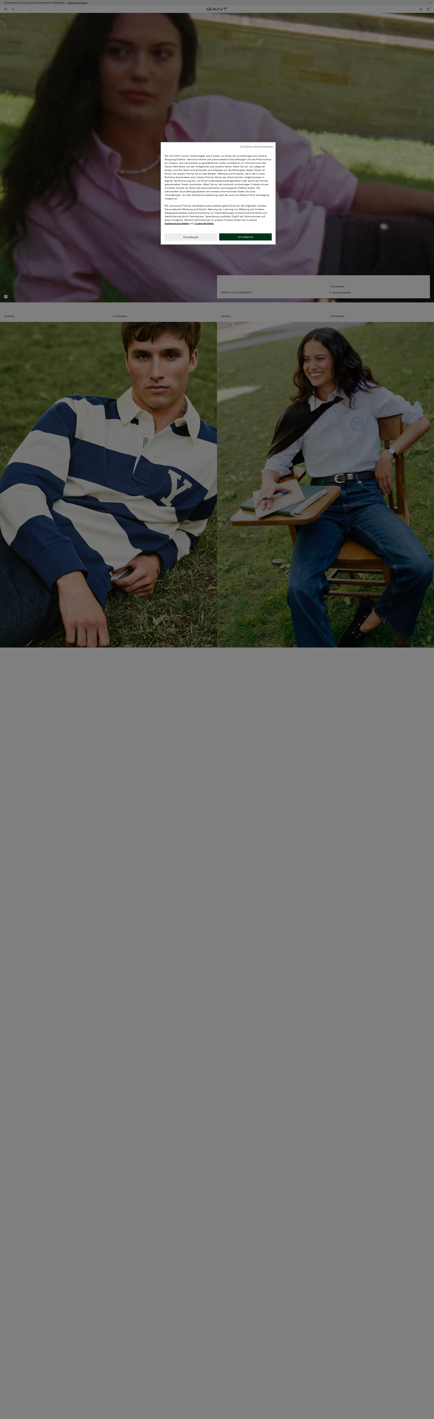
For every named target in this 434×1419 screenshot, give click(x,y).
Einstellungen (191, 237)
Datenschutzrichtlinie (177, 223)
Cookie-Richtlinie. (204, 223)
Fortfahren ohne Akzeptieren (256, 146)
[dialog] (218, 193)
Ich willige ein (245, 236)
